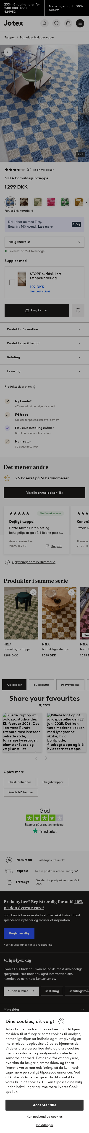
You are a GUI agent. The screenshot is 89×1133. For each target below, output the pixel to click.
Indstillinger (44, 1125)
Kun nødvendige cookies (44, 1117)
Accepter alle (44, 1105)
